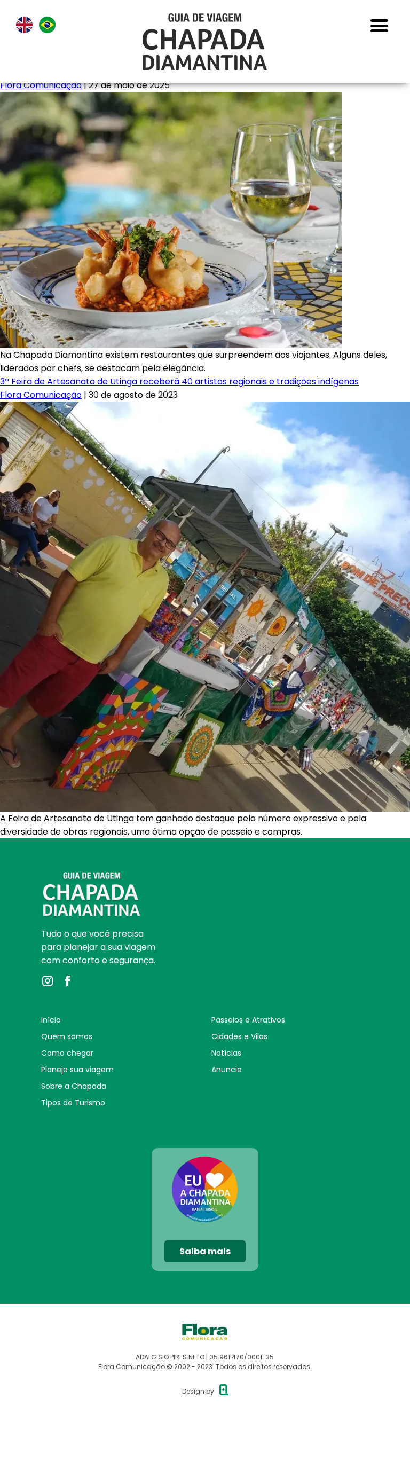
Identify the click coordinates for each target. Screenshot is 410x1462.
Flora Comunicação (41, 85)
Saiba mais (205, 1251)
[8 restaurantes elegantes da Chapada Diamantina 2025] (171, 98)
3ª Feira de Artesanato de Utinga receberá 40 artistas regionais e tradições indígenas (179, 381)
